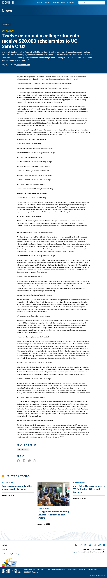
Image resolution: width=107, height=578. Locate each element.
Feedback (5, 549)
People (47, 3)
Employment (72, 569)
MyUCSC (39, 3)
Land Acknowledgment (56, 569)
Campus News (23, 449)
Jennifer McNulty (23, 65)
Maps (63, 3)
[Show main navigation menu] (103, 9)
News (7, 10)
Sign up (75, 552)
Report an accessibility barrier (35, 569)
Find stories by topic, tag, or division (14, 554)
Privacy (82, 569)
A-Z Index (70, 3)
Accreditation (92, 569)
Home (7, 24)
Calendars (55, 3)
